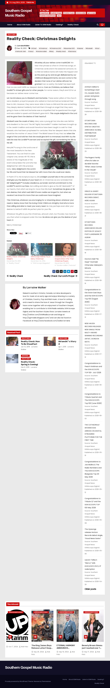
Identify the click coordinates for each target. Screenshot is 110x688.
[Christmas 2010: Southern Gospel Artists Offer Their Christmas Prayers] (66, 249)
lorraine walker (81, 13)
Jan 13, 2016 (25, 347)
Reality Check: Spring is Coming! (29, 363)
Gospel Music (44, 13)
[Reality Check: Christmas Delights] (18, 249)
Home (9, 25)
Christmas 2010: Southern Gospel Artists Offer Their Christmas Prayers (64, 259)
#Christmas (43, 48)
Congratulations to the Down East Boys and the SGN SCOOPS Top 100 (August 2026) (94, 295)
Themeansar (46, 681)
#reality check (61, 51)
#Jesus (30, 51)
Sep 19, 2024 (64, 652)
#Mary (51, 51)
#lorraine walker (41, 51)
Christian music (69, 13)
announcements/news (15, 612)
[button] (98, 24)
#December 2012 (69, 48)
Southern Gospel (56, 13)
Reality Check (73, 25)
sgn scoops (91, 13)
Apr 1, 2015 (62, 347)
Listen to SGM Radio (43, 25)
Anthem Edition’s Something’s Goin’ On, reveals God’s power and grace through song (92, 93)
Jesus (59, 16)
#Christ (33, 48)
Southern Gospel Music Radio (28, 667)
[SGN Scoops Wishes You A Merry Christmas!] (42, 249)
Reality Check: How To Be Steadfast (30, 342)
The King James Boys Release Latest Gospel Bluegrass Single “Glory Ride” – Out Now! (42, 649)
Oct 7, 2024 (13, 647)
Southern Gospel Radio (47, 16)
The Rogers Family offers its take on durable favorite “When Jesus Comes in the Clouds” (93, 163)
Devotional (25, 356)
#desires (80, 48)
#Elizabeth (89, 48)
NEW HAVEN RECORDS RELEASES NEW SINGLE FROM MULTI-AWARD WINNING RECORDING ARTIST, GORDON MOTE (94, 332)
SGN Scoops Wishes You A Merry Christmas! (40, 258)
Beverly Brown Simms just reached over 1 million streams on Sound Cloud (92, 649)
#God (97, 48)
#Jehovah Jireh (20, 51)
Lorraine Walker (23, 46)
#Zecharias (72, 51)
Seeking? (59, 25)
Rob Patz (24, 647)
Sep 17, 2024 (89, 652)
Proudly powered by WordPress (16, 681)
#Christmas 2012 (55, 48)
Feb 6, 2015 (25, 367)
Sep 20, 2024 (39, 652)
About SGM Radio (24, 25)
